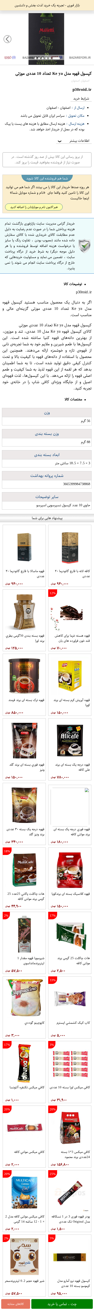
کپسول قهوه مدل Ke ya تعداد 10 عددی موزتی (47, 305)
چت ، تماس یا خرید (62, 1304)
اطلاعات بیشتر (73, 141)
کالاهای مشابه (15, 1304)
